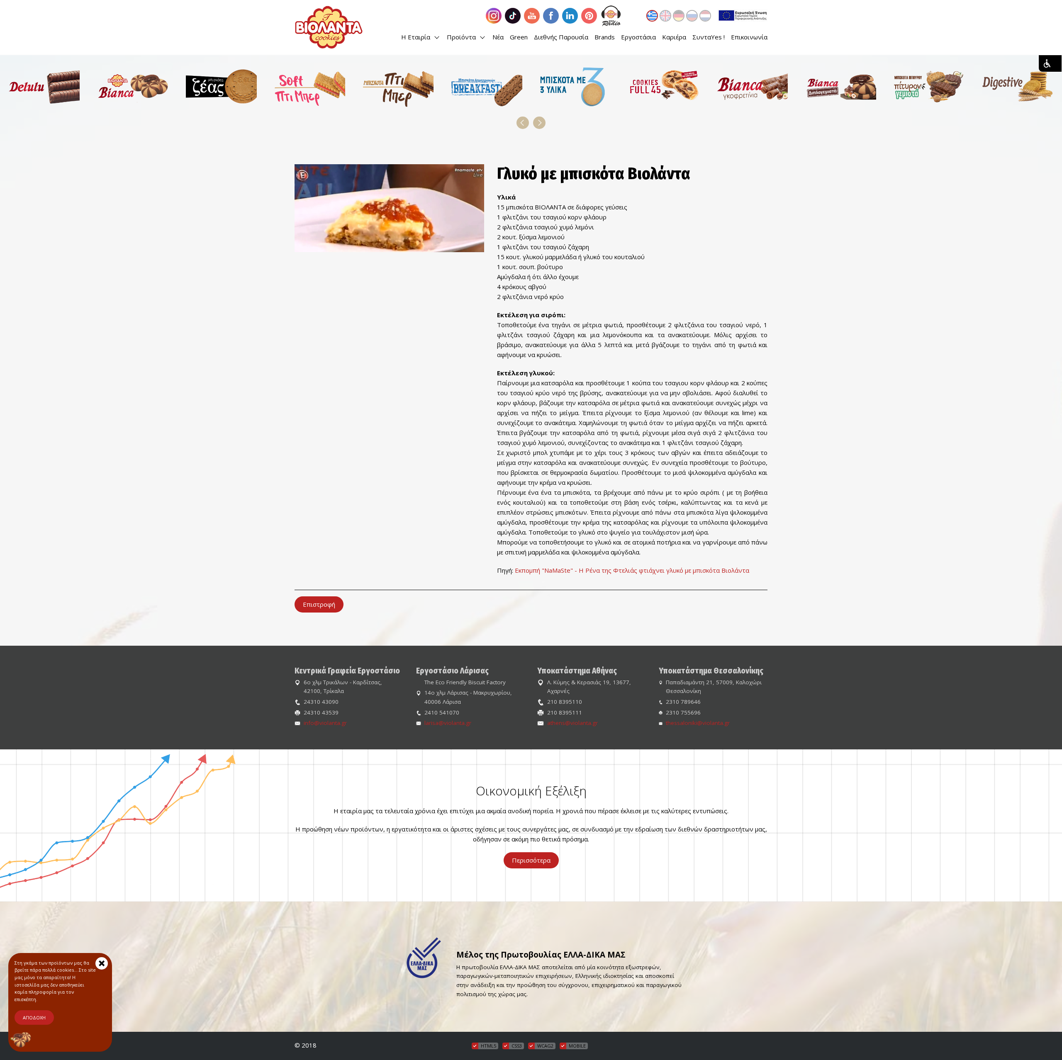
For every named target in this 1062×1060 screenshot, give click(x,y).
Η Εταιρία (416, 37)
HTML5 (488, 1046)
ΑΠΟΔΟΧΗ (34, 1017)
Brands (604, 37)
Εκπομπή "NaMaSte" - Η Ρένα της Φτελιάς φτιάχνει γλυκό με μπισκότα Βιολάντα (632, 570)
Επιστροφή (319, 604)
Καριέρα (674, 37)
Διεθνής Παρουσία (561, 37)
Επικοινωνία (749, 37)
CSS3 (517, 1046)
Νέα (498, 37)
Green (519, 37)
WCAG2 (545, 1046)
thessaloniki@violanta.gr (698, 723)
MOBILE (577, 1046)
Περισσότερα (531, 860)
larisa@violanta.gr (447, 723)
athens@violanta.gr (572, 723)
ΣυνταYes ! (708, 37)
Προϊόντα (462, 37)
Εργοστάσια (638, 37)
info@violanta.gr (325, 723)
